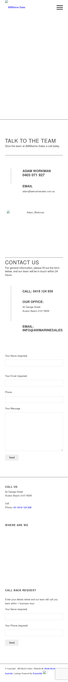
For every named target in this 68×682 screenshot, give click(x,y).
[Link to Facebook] (49, 677)
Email (27, 186)
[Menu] (58, 7)
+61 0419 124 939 (22, 507)
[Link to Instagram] (54, 677)
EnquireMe (37, 673)
